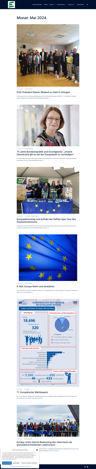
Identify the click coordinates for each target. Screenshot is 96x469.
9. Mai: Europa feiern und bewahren (35, 286)
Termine (46, 4)
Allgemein (27, 216)
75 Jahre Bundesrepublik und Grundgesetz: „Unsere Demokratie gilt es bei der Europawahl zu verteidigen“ (45, 153)
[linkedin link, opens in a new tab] (87, 466)
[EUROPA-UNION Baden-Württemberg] (11, 4)
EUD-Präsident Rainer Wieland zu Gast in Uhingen (43, 92)
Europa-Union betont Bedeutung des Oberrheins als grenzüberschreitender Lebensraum (44, 443)
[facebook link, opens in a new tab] (85, 466)
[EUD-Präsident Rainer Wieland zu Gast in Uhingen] (48, 55)
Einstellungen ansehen (29, 463)
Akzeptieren (7, 463)
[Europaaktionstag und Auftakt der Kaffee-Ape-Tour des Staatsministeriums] (48, 190)
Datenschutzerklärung (21, 466)
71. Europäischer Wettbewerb (32, 392)
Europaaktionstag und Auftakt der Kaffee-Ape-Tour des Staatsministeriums (46, 220)
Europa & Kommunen (37, 4)
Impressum (28, 466)
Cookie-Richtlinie (12, 466)
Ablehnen (16, 463)
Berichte (51, 4)
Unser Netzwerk (61, 4)
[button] (37, 450)
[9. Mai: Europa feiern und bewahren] (48, 257)
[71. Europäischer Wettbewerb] (48, 342)
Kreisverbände (80, 4)
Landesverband (29, 148)
